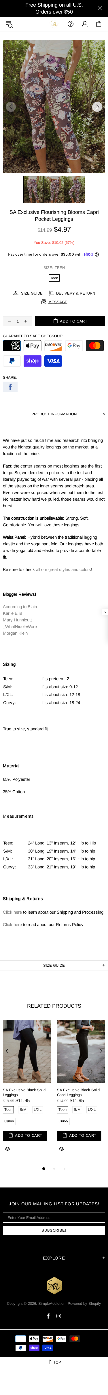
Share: (10, 377)
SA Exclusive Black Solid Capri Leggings (78, 1092)
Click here (12, 912)
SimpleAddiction (54, 24)
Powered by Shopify (84, 1303)
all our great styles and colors (63, 569)
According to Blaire (20, 606)
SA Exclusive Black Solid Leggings (24, 1092)
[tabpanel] (27, 1092)
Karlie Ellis (12, 613)
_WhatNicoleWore (20, 626)
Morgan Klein (15, 633)
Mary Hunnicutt (17, 619)
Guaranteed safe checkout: (33, 336)
